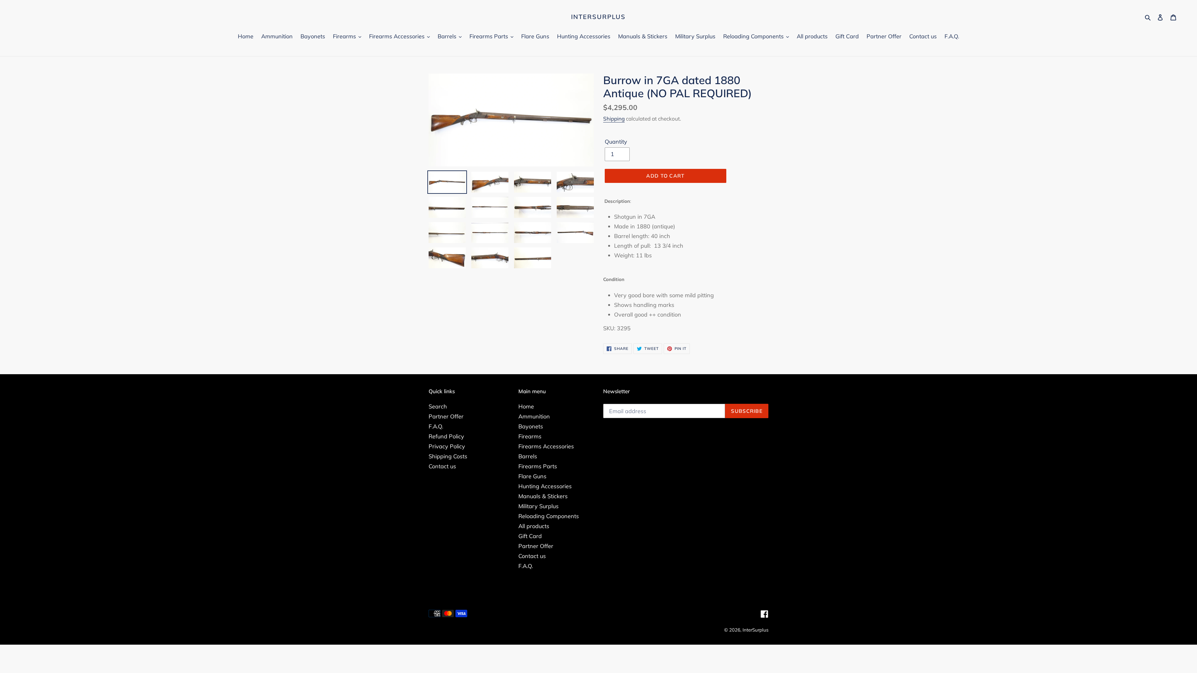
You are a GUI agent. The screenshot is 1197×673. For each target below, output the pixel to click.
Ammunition (534, 416)
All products (533, 526)
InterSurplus (598, 17)
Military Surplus (538, 506)
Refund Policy (446, 436)
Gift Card (530, 536)
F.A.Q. (436, 426)
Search (438, 406)
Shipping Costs (448, 456)
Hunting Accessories (545, 486)
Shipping (614, 118)
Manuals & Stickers (543, 496)
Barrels (527, 456)
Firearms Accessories (546, 446)
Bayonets (530, 426)
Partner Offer (446, 416)
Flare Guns (532, 476)
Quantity (616, 141)
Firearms (529, 436)
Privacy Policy (447, 446)
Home (526, 406)
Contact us (442, 466)
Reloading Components (548, 516)
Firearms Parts (537, 466)
